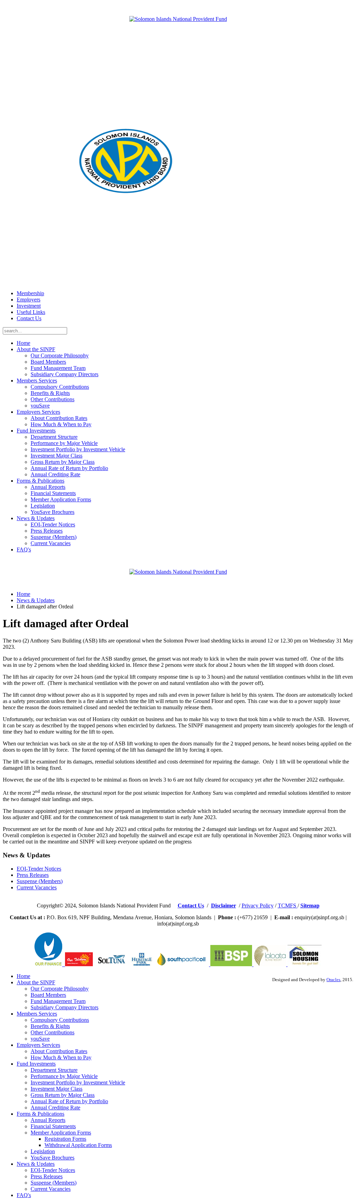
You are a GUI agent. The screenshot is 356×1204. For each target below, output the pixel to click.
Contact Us (29, 318)
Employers (28, 299)
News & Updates (36, 518)
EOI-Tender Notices (53, 524)
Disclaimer (223, 905)
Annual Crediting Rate (55, 474)
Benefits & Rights (50, 393)
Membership (30, 293)
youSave (40, 406)
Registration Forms (65, 1139)
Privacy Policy (258, 905)
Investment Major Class (56, 456)
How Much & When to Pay (61, 424)
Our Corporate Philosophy (60, 355)
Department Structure (54, 437)
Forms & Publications (40, 481)
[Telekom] (63, 964)
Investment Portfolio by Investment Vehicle (78, 449)
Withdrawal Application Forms (78, 1145)
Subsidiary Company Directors (64, 374)
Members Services (37, 380)
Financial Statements (53, 493)
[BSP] (230, 964)
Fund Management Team (58, 368)
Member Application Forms (61, 499)
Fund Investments (36, 431)
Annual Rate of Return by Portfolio (69, 468)
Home (23, 343)
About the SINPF (36, 349)
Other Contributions (52, 399)
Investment (29, 306)
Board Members (48, 362)
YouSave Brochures (52, 512)
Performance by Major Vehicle (64, 443)
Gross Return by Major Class (63, 462)
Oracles (333, 979)
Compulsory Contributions (60, 387)
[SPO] (183, 964)
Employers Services (38, 412)
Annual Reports (48, 487)
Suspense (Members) (53, 537)
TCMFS (288, 905)
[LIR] (270, 964)
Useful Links (31, 312)
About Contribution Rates (59, 418)
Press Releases (47, 531)
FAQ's (24, 549)
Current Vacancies (51, 543)
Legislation (43, 506)
